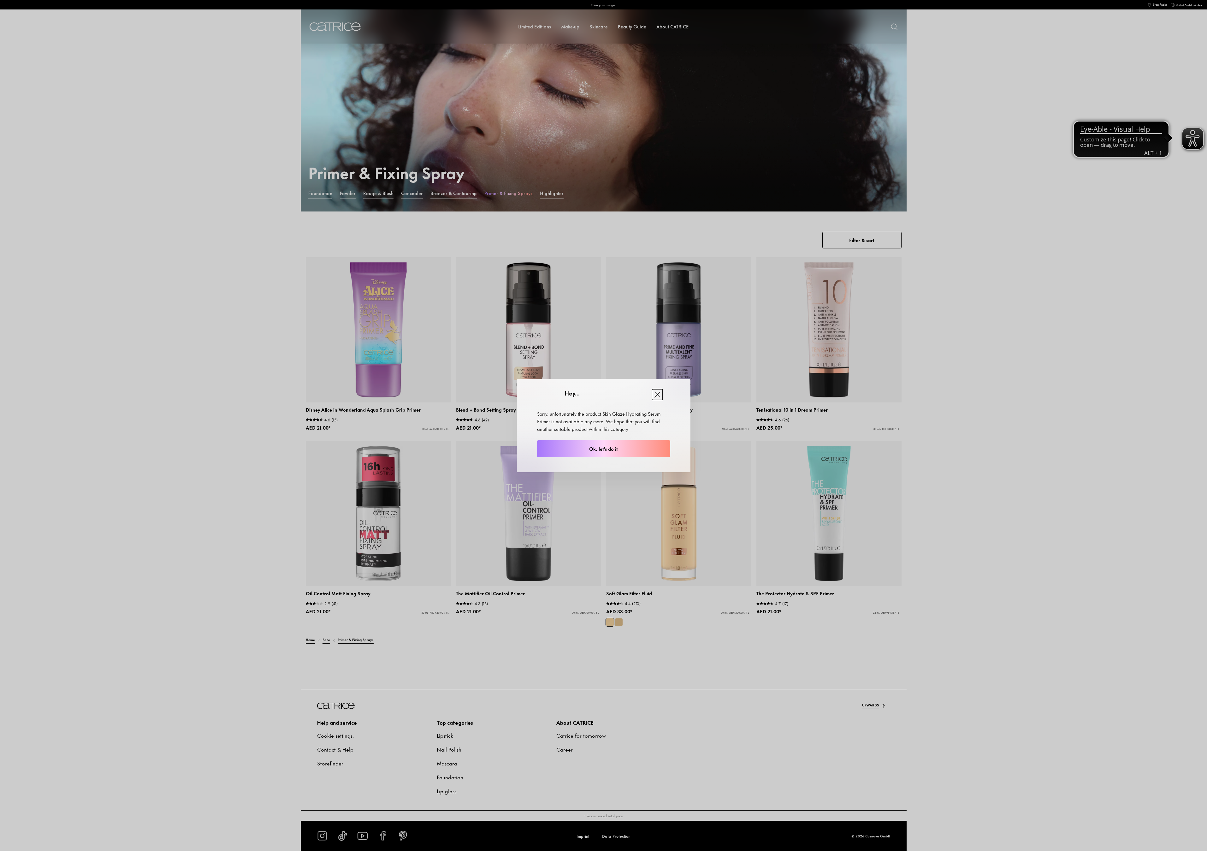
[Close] (657, 394)
